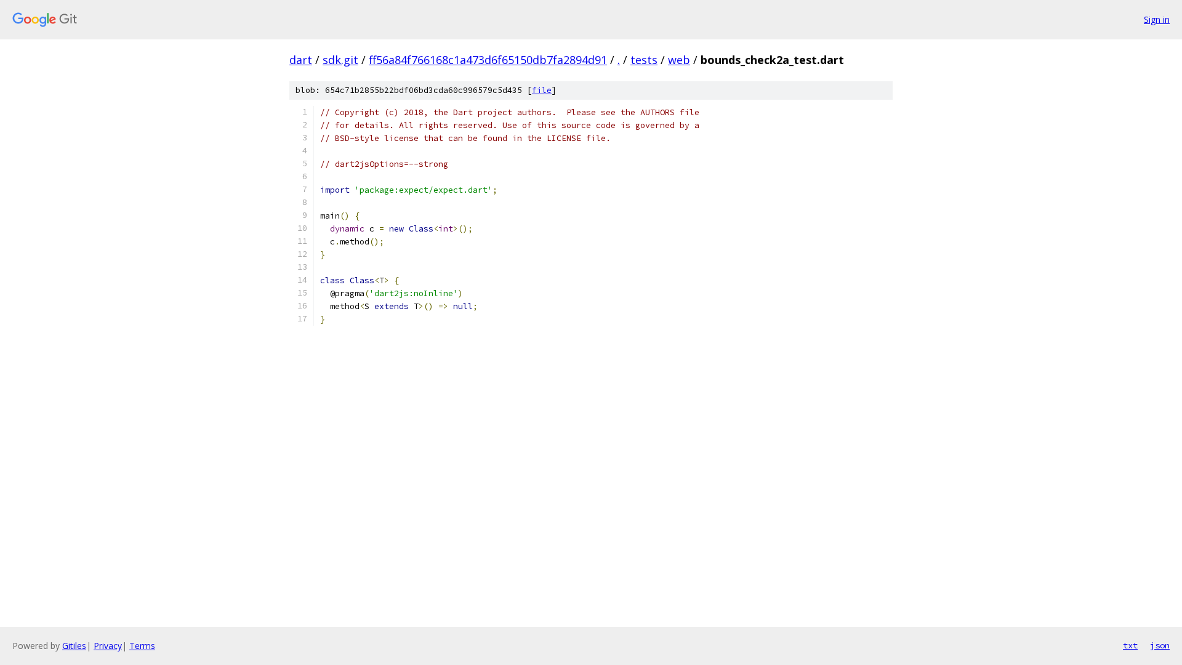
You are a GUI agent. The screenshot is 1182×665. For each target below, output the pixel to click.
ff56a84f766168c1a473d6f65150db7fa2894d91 (488, 59)
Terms (142, 645)
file (542, 90)
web (679, 59)
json (1160, 645)
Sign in (1157, 19)
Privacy (108, 645)
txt (1130, 645)
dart (300, 59)
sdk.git (340, 59)
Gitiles (74, 645)
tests (643, 59)
